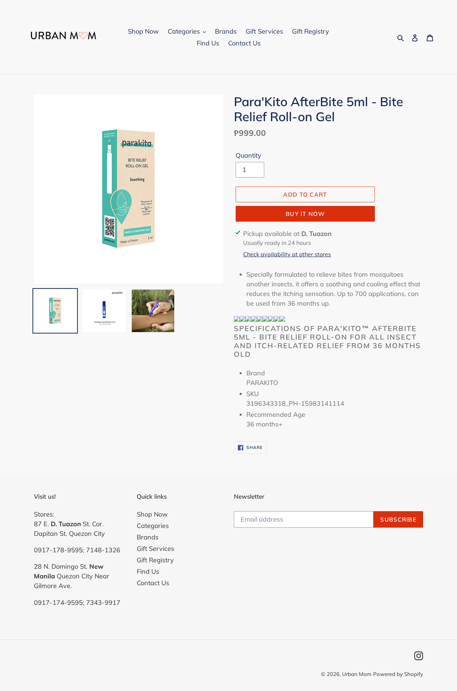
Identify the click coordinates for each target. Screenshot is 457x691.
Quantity (248, 155)
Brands (148, 537)
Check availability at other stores (287, 254)
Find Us (148, 571)
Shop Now (152, 514)
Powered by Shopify (398, 674)
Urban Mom (356, 674)
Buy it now (305, 213)
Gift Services (155, 548)
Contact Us (153, 583)
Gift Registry (155, 560)
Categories (153, 526)
